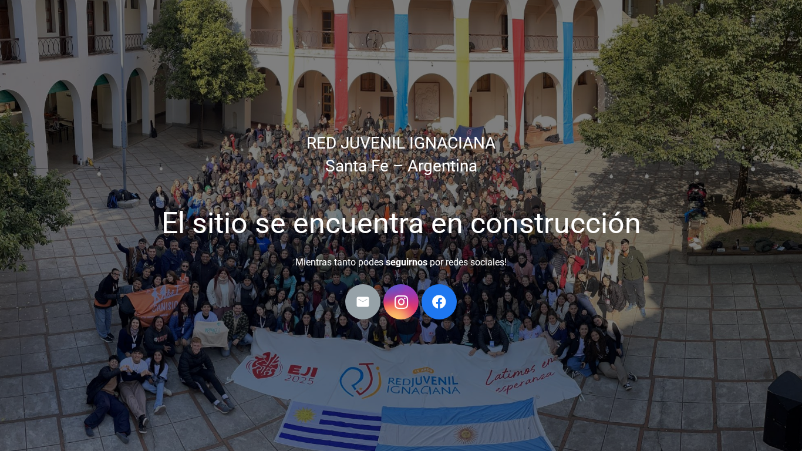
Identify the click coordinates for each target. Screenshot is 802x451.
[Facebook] (439, 301)
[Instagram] (401, 301)
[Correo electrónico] (362, 301)
